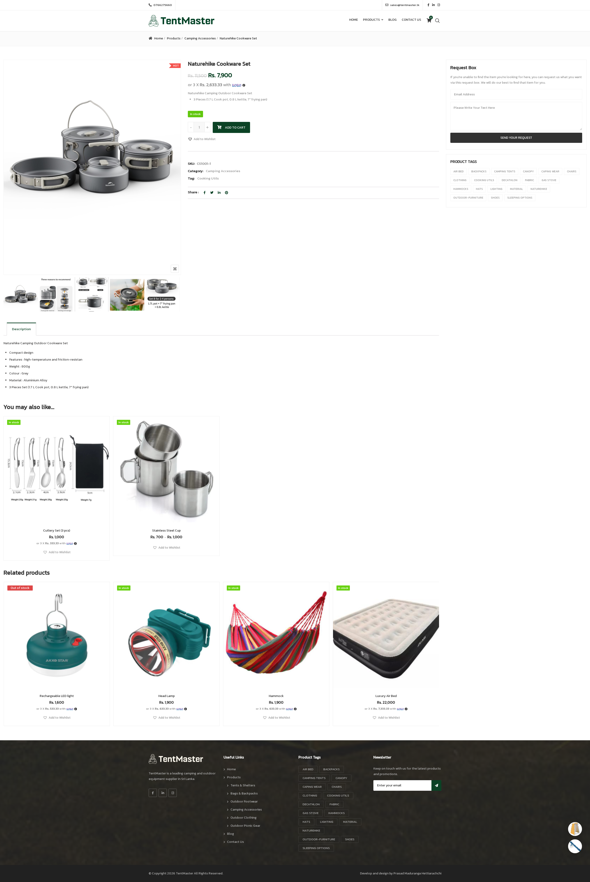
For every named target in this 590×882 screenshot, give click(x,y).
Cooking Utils (208, 178)
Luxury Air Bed (386, 696)
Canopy (528, 171)
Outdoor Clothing (243, 817)
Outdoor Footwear (244, 801)
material (516, 189)
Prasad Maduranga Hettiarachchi (417, 873)
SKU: (191, 163)
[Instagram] (172, 793)
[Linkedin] (163, 793)
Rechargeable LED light (57, 696)
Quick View (57, 511)
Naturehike (539, 189)
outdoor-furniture (468, 198)
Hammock (276, 696)
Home (353, 19)
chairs (571, 171)
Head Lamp (166, 696)
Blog (392, 19)
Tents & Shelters (242, 785)
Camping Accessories (200, 38)
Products (371, 19)
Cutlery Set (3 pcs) (56, 530)
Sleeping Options (519, 198)
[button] (201, 139)
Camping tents (504, 171)
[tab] (21, 329)
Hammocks (460, 189)
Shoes (495, 198)
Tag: (191, 178)
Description (21, 329)
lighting (496, 189)
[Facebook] (153, 793)
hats (479, 189)
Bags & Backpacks (244, 793)
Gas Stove (549, 180)
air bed (458, 171)
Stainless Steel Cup (166, 530)
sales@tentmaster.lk (404, 5)
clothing (459, 180)
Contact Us (411, 19)
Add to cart (235, 127)
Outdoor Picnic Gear (245, 825)
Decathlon (509, 180)
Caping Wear (550, 171)
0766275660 (162, 5)
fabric (529, 180)
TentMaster (184, 873)
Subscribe (436, 785)
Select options (166, 480)
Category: (195, 170)
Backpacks (479, 171)
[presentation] (6, 658)
